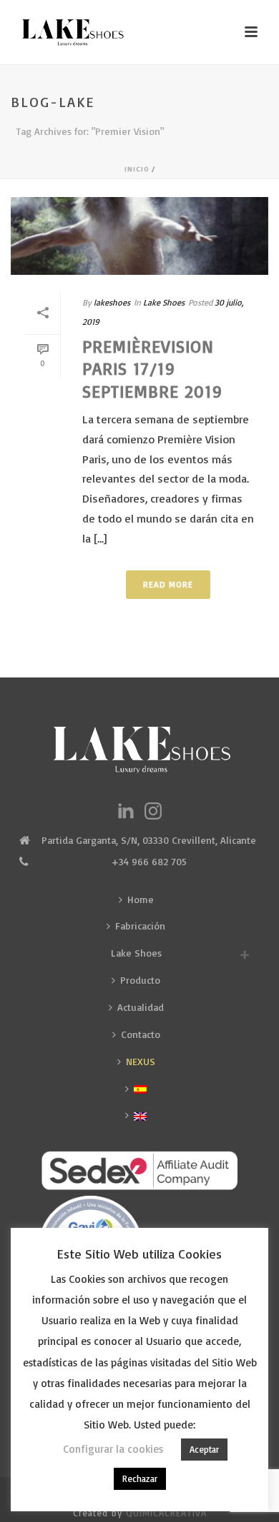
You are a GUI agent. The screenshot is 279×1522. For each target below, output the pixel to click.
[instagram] (153, 811)
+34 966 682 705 (149, 861)
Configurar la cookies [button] (113, 1449)
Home (140, 899)
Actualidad (140, 1007)
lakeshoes (112, 302)
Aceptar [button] (204, 1449)
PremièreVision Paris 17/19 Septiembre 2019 (152, 368)
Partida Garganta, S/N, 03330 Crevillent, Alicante (148, 840)
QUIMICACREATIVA (166, 1512)
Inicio (136, 168)
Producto (140, 980)
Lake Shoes (164, 302)
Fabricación (140, 925)
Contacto (140, 1034)
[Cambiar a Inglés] (139, 1115)
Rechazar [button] (139, 1478)
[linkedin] (125, 811)
